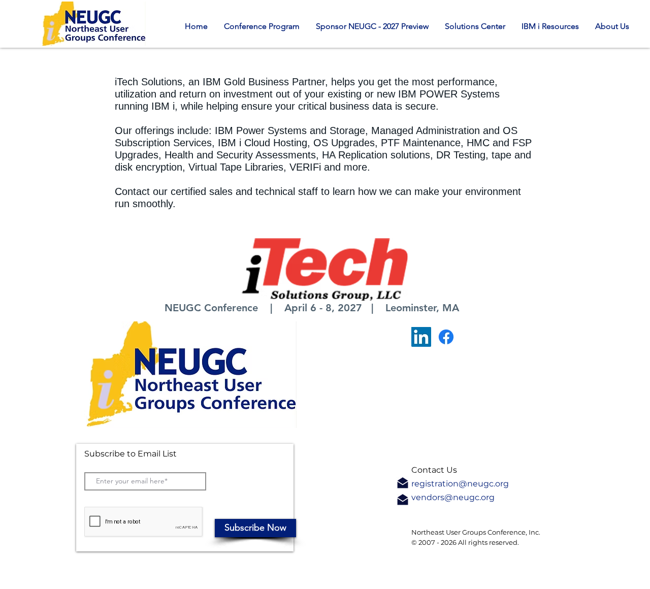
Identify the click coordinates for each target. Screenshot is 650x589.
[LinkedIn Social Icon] (421, 337)
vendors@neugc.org (453, 497)
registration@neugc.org (460, 483)
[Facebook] (446, 337)
